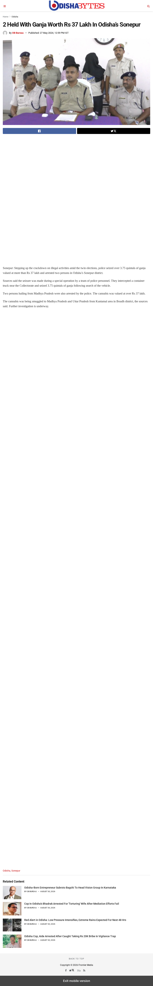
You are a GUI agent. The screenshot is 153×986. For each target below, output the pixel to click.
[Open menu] (4, 5)
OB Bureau (18, 32)
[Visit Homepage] (76, 5)
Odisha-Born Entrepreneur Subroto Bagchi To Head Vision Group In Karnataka (70, 887)
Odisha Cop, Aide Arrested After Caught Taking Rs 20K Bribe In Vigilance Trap (70, 936)
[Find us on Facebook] (66, 970)
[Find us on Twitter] (72, 970)
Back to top (76, 959)
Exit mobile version (76, 981)
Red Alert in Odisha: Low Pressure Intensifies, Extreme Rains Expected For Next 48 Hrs (75, 919)
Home (5, 17)
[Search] (148, 5)
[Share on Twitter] (113, 131)
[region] (34, 164)
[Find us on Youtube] (79, 970)
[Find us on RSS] (84, 970)
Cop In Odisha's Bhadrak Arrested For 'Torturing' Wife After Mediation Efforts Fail (71, 903)
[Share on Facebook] (39, 131)
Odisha (15, 17)
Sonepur (15, 870)
